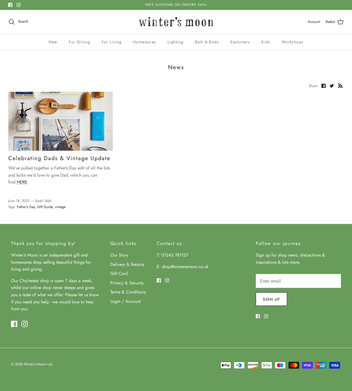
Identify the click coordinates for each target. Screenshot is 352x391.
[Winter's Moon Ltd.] (176, 21)
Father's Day (26, 206)
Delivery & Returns (127, 264)
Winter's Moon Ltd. (38, 364)
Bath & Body (207, 42)
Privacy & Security (127, 283)
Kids (266, 42)
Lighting (175, 42)
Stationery (240, 42)
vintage (60, 206)
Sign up (271, 299)
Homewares (144, 42)
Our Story (119, 255)
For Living (112, 42)
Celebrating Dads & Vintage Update (59, 158)
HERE (22, 182)
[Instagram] (18, 5)
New (53, 42)
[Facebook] (10, 5)
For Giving (79, 42)
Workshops (293, 42)
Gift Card (119, 273)
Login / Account (125, 301)
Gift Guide (45, 206)
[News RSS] (340, 85)
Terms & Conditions (128, 292)
